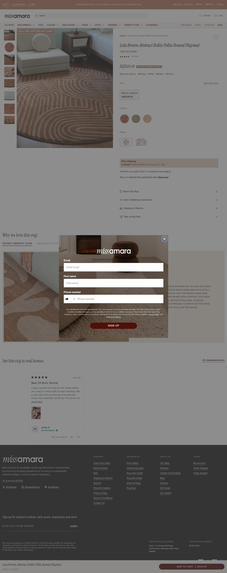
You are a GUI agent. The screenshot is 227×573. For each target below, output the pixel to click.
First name (70, 276)
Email (67, 260)
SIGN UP (113, 325)
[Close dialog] (164, 238)
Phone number (72, 292)
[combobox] (70, 299)
